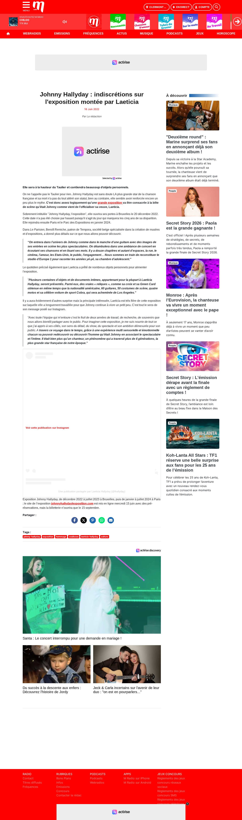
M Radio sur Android (137, 782)
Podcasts (175, 33)
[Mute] (64, 21)
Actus (122, 33)
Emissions (62, 33)
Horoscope (226, 33)
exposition (48, 536)
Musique (146, 33)
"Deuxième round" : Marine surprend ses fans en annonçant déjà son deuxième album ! (192, 144)
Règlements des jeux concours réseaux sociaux (171, 782)
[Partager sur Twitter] (83, 522)
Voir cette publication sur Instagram (47, 427)
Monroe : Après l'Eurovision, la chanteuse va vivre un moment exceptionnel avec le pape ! (192, 305)
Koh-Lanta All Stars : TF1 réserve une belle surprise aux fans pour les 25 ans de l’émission (192, 462)
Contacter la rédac (68, 795)
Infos (59, 782)
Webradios (32, 33)
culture (104, 536)
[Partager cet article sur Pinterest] (92, 522)
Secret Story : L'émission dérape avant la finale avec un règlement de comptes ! (191, 385)
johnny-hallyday (32, 536)
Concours (62, 791)
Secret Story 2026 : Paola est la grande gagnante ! (191, 225)
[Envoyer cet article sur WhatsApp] (101, 522)
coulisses (74, 536)
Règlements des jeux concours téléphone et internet (171, 804)
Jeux (200, 33)
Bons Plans (63, 778)
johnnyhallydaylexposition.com (72, 503)
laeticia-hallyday (89, 536)
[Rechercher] (216, 7)
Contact (28, 778)
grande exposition (110, 202)
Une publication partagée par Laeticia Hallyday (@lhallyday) (91, 491)
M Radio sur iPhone (137, 778)
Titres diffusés (32, 782)
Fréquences (93, 33)
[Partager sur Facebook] (74, 522)
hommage (61, 536)
